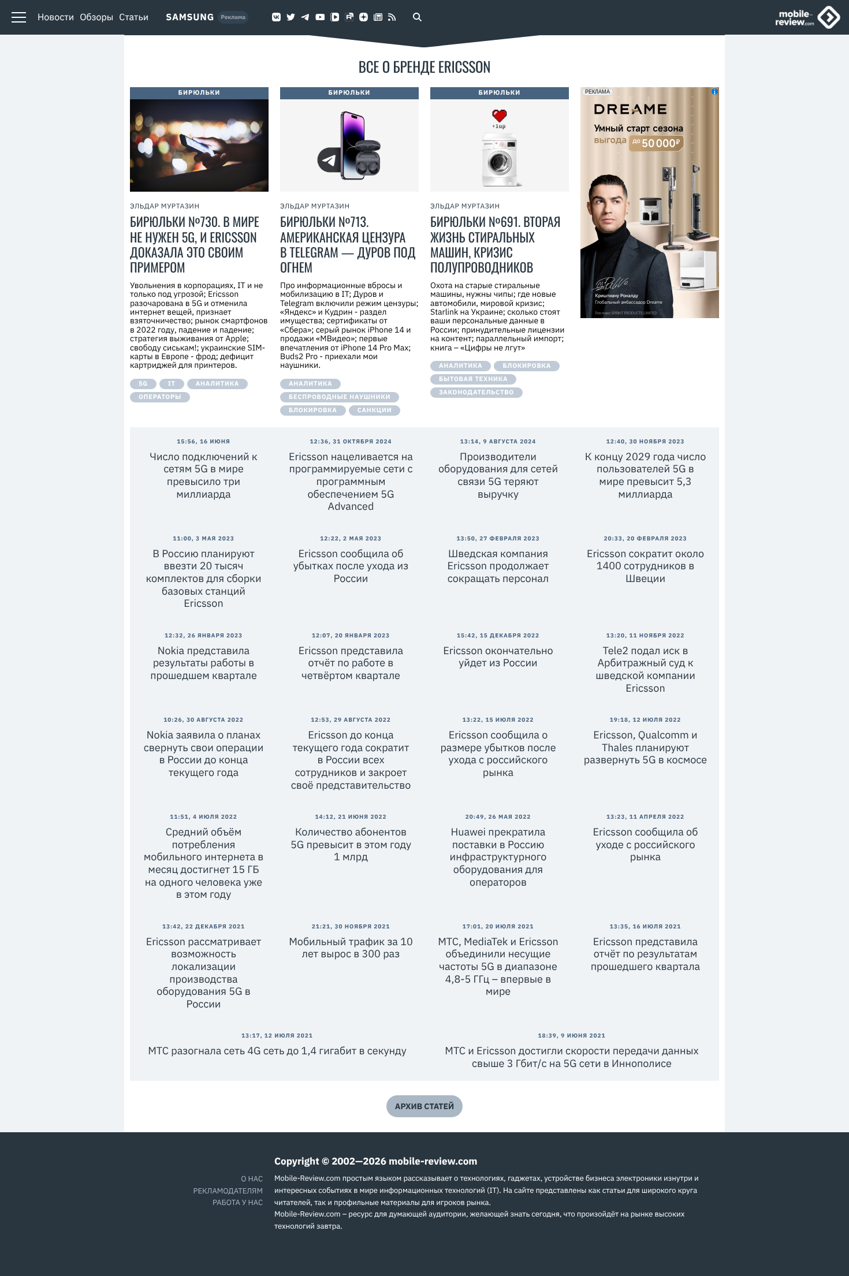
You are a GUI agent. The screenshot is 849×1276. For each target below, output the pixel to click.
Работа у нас (238, 1202)
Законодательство (476, 393)
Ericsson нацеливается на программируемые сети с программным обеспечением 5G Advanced (351, 481)
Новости (56, 17)
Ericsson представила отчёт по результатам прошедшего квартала (645, 954)
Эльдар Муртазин (165, 206)
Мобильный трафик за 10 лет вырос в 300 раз (351, 948)
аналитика (217, 384)
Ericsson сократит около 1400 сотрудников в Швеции (645, 566)
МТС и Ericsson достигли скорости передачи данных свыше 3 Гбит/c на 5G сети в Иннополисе (571, 1057)
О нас (252, 1179)
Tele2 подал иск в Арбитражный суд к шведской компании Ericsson (645, 669)
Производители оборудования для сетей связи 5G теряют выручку (498, 475)
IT (172, 384)
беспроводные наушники (339, 397)
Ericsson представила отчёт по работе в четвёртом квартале (351, 663)
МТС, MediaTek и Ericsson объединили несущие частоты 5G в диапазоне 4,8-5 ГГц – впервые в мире (498, 966)
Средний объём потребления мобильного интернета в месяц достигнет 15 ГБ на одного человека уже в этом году (204, 863)
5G (143, 384)
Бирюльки (199, 93)
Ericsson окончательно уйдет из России (498, 657)
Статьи (133, 17)
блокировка (313, 410)
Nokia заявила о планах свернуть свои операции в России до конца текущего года (204, 753)
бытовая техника (473, 379)
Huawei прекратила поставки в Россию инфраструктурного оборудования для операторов (498, 856)
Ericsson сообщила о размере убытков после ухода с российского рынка (498, 753)
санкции (375, 410)
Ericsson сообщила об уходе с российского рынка (645, 844)
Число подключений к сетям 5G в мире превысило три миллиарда (203, 475)
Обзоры (96, 17)
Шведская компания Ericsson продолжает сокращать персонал (498, 566)
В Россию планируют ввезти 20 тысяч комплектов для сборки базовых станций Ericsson (203, 578)
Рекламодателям (228, 1191)
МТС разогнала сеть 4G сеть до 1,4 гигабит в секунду (277, 1050)
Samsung (190, 17)
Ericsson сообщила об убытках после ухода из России (350, 566)
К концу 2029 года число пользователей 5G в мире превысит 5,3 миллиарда (645, 475)
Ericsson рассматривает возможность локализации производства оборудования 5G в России (204, 972)
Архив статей (424, 1106)
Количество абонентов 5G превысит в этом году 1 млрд (351, 844)
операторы (160, 397)
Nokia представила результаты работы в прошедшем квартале (203, 663)
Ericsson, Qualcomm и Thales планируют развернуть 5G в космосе (645, 747)
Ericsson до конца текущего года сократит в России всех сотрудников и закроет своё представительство (351, 759)
